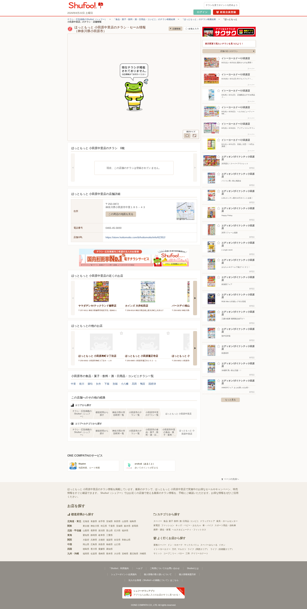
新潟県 (101, 530)
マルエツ (182, 549)
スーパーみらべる (208, 545)
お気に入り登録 (121, 333)
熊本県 (109, 553)
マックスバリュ (191, 545)
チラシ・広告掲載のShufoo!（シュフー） (87, 19)
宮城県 (109, 521)
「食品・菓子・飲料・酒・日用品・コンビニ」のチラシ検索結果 (144, 19)
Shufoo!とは (193, 568)
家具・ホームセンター (227, 521)
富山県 (109, 530)
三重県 (109, 535)
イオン (222, 545)
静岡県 (94, 535)
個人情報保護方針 (187, 574)
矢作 (98, 383)
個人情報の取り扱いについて (158, 574)
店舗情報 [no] (175, 28)
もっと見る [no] (230, 399)
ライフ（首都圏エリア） (222, 549)
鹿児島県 (134, 553)
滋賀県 (109, 540)
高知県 (109, 549)
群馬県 (135, 526)
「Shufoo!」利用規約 (119, 568)
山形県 (125, 521)
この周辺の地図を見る (120, 214)
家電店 (157, 525)
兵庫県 (94, 540)
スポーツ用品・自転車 (225, 525)
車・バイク (208, 525)
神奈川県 (95, 526)
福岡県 (86, 553)
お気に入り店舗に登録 (192, 28)
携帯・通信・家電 (162, 529)
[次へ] (195, 167)
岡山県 (86, 544)
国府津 (152, 383)
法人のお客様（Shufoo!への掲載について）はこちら (153, 580)
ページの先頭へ (230, 479)
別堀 (115, 383)
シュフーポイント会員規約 (124, 574)
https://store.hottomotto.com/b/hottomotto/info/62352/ (135, 237)
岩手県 (101, 521)
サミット (158, 553)
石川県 (117, 530)
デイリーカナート (199, 553)
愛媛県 (101, 549)
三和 (187, 553)
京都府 (101, 540)
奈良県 (117, 540)
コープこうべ (169, 553)
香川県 (94, 549)
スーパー (158, 521)
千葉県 (111, 526)
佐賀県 (94, 553)
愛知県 (86, 535)
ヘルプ (139, 568)
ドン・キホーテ (175, 545)
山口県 (117, 544)
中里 (73, 383)
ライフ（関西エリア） (198, 549)
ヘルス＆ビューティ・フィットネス (189, 529)
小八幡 (124, 383)
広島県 (94, 544)
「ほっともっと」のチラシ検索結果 (199, 19)
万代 (174, 549)
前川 (81, 383)
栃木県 (127, 526)
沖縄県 (143, 553)
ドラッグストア (207, 521)
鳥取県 (101, 544)
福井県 (125, 530)
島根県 (109, 544)
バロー (181, 553)
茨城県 (119, 526)
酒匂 (90, 383)
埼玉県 (104, 526)
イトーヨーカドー (162, 549)
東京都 (86, 526)
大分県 (117, 553)
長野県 (94, 530)
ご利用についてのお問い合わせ (165, 568)
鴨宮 (142, 383)
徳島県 (86, 549)
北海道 (86, 521)
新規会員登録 (226, 12)
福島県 (133, 521)
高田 (134, 383)
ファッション (167, 525)
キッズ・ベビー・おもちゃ (188, 525)
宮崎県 (125, 553)
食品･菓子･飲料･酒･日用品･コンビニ (181, 521)
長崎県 (101, 553)
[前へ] (73, 167)
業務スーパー (160, 545)
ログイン (202, 12)
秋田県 (117, 521)
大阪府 (86, 540)
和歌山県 (126, 540)
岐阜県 (101, 535)
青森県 (94, 521)
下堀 (106, 383)
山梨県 (86, 530)
